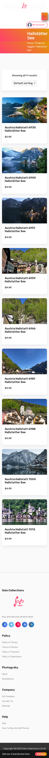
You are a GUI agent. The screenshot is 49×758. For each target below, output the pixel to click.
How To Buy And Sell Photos (15, 728)
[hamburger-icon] (45, 16)
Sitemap (6, 706)
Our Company (8, 696)
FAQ (4, 723)
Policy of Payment (10, 652)
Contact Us (7, 701)
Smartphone (8, 679)
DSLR (4, 674)
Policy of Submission (12, 656)
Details (26, 115)
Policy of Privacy (10, 642)
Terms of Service (10, 647)
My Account (38, 24)
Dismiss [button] (41, 754)
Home (30, 43)
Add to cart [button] (24, 125)
